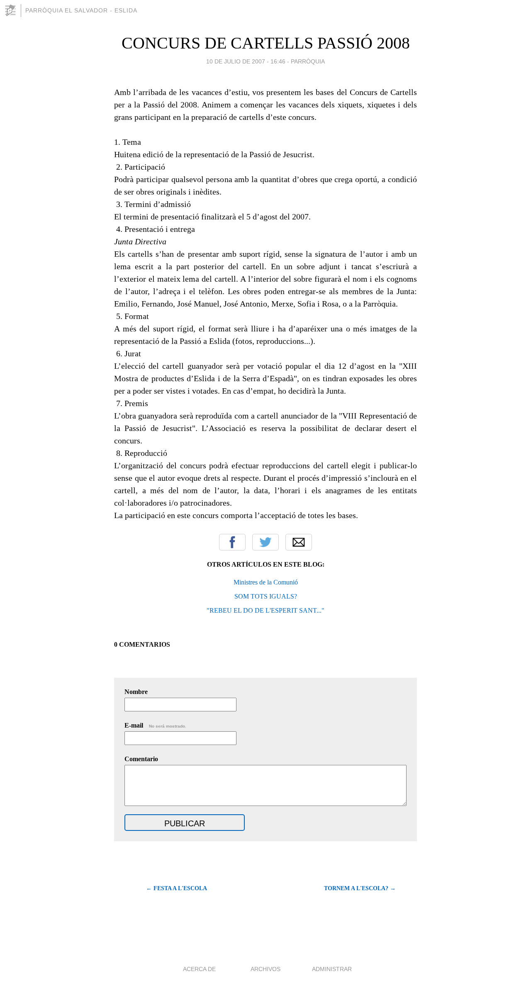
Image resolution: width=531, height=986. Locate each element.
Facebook (232, 542)
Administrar (332, 969)
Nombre (136, 691)
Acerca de (199, 969)
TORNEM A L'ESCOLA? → (360, 888)
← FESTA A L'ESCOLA (176, 888)
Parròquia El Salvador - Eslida (81, 10)
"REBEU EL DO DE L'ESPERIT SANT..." (265, 610)
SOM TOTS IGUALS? (265, 596)
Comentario (141, 758)
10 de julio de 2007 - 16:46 (245, 61)
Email (298, 542)
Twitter (265, 542)
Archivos (265, 969)
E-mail (155, 725)
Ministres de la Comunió (266, 582)
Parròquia (308, 61)
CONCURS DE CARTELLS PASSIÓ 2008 (266, 43)
